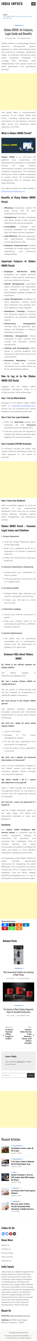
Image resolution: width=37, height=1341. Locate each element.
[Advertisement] (18, 91)
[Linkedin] (26, 925)
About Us (5, 1245)
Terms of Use (6, 1257)
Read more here (21, 1305)
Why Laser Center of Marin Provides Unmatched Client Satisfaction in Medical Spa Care (22, 1206)
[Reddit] (19, 925)
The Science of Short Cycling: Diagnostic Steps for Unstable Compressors (18, 1010)
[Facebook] (5, 925)
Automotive (17, 1145)
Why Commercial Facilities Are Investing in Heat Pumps (18, 973)
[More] (19, 928)
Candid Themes (25, 1338)
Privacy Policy (7, 1253)
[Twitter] (7, 1233)
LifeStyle (16, 1201)
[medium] (14, 1233)
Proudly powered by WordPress (17, 1336)
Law (14, 1172)
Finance (16, 1188)
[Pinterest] (5, 928)
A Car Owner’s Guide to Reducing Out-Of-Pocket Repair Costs (22, 1162)
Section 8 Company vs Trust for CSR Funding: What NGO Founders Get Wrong (23, 1177)
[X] (12, 925)
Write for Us (6, 1261)
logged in (21, 1062)
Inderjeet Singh (25, 38)
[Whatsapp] (12, 928)
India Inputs (12, 3)
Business (18, 25)
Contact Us (6, 1249)
